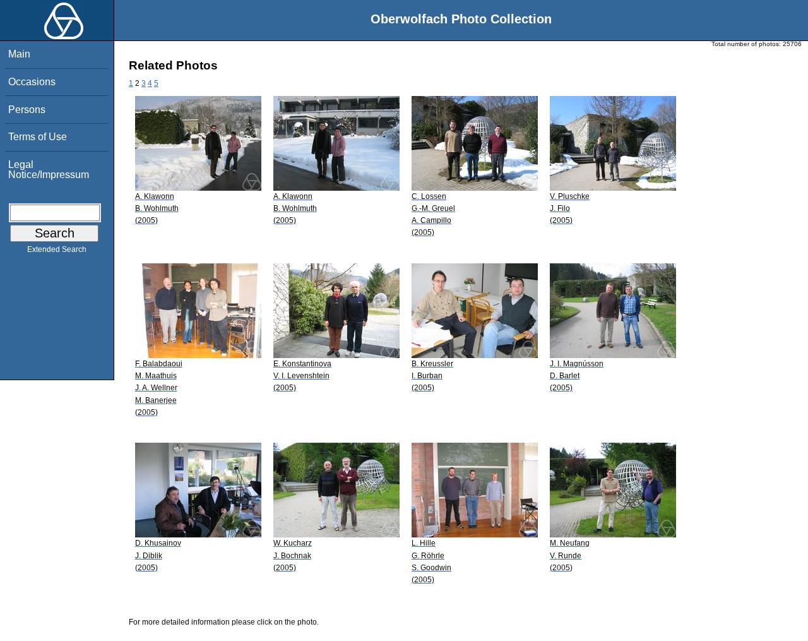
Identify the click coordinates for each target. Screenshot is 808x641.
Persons (26, 109)
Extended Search (56, 249)
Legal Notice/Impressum (48, 169)
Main (19, 54)
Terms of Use (37, 136)
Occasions (32, 81)
